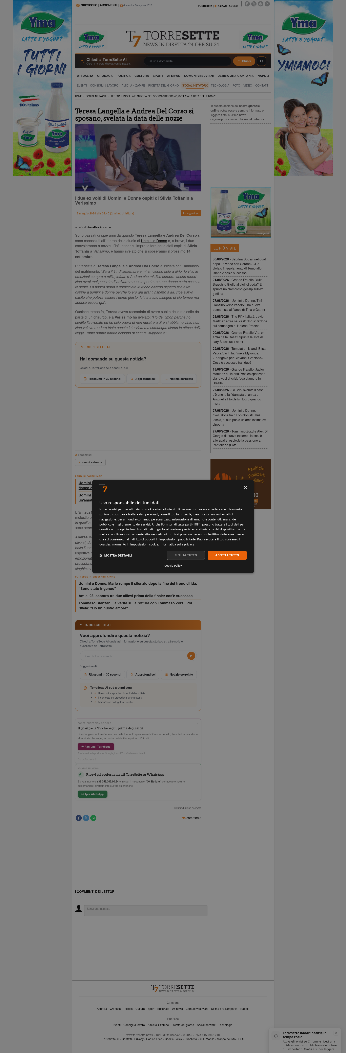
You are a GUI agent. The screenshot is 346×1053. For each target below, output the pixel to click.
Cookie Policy (173, 1039)
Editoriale (163, 1009)
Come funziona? (87, 759)
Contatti (127, 1039)
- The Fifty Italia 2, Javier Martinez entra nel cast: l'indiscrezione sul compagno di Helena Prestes (240, 321)
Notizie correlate (181, 378)
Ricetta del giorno (183, 1025)
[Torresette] (173, 38)
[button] (115, 555)
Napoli (244, 1009)
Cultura (140, 1009)
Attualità (102, 1009)
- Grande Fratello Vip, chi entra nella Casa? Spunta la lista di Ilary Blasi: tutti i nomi (239, 337)
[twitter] (254, 3)
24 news (177, 1009)
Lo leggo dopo (191, 213)
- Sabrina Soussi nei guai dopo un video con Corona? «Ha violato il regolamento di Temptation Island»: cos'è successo (239, 266)
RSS (241, 1039)
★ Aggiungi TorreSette (95, 746)
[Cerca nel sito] (261, 61)
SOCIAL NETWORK (96, 96)
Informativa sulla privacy (177, 544)
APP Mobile (207, 1039)
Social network (206, 1025)
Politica (128, 1009)
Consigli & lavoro (134, 1025)
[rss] (267, 3)
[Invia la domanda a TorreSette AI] (191, 656)
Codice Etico (154, 1039)
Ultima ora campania (224, 1009)
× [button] (245, 487)
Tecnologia (225, 1025)
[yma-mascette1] (255, 39)
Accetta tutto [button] (227, 555)
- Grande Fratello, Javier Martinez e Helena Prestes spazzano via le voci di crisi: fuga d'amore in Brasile (239, 376)
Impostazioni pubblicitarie (177, 539)
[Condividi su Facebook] (79, 818)
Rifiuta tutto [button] (186, 555)
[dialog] (173, 526)
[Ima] (240, 212)
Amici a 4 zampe (158, 1025)
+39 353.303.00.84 (108, 781)
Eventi (117, 1025)
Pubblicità (191, 1039)
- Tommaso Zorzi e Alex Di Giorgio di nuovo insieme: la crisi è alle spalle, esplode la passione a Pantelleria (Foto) (240, 438)
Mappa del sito (226, 1039)
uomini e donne (91, 462)
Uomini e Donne (154, 240)
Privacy (139, 1039)
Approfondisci (145, 378)
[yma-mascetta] (91, 39)
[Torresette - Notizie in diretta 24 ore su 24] (173, 988)
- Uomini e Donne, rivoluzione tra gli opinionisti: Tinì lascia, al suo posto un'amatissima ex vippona (239, 417)
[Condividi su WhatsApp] (93, 818)
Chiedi (246, 61)
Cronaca (115, 1009)
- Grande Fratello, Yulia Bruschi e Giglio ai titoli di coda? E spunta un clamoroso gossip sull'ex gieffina (238, 286)
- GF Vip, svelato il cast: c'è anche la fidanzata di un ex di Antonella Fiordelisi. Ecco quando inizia (238, 397)
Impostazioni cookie (144, 544)
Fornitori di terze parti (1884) (181, 524)
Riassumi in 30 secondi (105, 378)
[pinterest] (260, 3)
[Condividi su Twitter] (86, 818)
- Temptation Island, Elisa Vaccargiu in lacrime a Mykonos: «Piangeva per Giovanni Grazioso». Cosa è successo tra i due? (239, 355)
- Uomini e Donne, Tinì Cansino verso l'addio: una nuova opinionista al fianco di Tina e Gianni (239, 305)
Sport (151, 1009)
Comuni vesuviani (197, 1009)
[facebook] (247, 3)
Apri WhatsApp (94, 794)
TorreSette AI (110, 1039)
